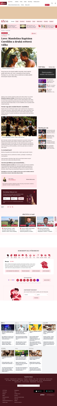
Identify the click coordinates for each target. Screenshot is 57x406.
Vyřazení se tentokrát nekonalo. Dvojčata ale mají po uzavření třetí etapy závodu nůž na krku (51, 142)
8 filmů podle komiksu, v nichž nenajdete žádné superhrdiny (7, 363)
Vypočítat (36, 297)
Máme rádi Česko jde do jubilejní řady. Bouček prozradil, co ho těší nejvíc (21, 337)
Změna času (31, 378)
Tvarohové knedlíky (25, 381)
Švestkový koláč (40, 381)
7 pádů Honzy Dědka (15, 380)
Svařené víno (26, 380)
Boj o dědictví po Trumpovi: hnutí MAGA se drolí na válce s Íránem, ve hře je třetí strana (8, 337)
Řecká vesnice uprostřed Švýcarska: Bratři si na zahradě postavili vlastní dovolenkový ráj (35, 369)
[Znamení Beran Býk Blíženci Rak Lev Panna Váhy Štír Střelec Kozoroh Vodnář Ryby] (14, 198)
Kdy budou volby (42, 378)
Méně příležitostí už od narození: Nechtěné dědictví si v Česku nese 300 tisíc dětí (13, 27)
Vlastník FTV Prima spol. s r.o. (8, 400)
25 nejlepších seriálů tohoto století (7, 358)
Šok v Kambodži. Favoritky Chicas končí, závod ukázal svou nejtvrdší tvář (51, 147)
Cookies (4, 398)
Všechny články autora (30, 179)
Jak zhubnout (7, 378)
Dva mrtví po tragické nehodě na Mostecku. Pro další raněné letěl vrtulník (7, 332)
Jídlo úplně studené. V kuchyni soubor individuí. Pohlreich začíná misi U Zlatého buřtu (21, 343)
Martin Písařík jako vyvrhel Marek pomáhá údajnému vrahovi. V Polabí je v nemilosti (45, 231)
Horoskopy (30, 1)
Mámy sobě (27, 4)
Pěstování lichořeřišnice (47, 380)
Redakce (15, 400)
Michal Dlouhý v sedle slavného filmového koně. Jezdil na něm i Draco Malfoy (9, 230)
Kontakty (16, 395)
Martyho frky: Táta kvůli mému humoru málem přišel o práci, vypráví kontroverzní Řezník (21, 358)
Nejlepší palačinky (33, 381)
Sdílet (33, 34)
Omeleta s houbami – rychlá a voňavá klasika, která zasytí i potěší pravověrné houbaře (48, 337)
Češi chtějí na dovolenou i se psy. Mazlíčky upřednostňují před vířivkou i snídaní (35, 358)
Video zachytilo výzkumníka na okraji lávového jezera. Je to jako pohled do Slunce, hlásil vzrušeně (35, 344)
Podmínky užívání (6, 397)
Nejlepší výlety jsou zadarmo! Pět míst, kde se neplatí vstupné (35, 363)
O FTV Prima (5, 390)
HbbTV (4, 395)
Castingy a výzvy (17, 393)
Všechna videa (52, 67)
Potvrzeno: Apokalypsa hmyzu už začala (35, 332)
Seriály (25, 1)
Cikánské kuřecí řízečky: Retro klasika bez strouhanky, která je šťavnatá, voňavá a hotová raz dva (48, 344)
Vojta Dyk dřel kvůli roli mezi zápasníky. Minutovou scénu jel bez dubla (51, 131)
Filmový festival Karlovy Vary (14, 4)
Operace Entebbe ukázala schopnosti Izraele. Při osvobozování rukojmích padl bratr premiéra (35, 338)
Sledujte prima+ (37, 1)
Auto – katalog (8, 380)
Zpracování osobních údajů (19, 397)
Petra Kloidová (4, 35)
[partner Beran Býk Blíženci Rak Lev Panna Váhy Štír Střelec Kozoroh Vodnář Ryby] (42, 294)
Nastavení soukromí (17, 402)
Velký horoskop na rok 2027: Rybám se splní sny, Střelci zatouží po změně (31, 26)
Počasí (37, 378)
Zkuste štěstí (46, 280)
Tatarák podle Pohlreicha (33, 380)
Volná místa (5, 392)
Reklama (4, 393)
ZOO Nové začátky (49, 378)
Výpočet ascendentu (17, 381)
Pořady (22, 4)
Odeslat (21, 198)
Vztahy (21, 1)
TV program (26, 378)
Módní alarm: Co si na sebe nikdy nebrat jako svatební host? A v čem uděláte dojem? (50, 27)
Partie (34, 378)
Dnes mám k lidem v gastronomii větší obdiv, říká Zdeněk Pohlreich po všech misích (21, 332)
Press (15, 392)
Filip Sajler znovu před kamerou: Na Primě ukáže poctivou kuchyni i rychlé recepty (50, 137)
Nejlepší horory (20, 378)
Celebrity (16, 1)
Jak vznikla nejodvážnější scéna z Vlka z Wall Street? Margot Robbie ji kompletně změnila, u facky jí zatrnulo (7, 369)
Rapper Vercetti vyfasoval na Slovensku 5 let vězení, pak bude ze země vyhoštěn (21, 363)
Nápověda (16, 398)
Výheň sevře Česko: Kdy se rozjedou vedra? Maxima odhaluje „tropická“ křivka (6, 343)
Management (16, 390)
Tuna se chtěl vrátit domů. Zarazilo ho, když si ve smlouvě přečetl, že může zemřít (27, 231)
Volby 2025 (21, 380)
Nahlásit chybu (5, 402)
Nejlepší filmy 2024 (13, 378)
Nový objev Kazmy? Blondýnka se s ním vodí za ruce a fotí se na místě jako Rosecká (21, 369)
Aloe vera (40, 380)
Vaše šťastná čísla (27, 277)
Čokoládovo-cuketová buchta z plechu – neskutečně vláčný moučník (48, 332)
